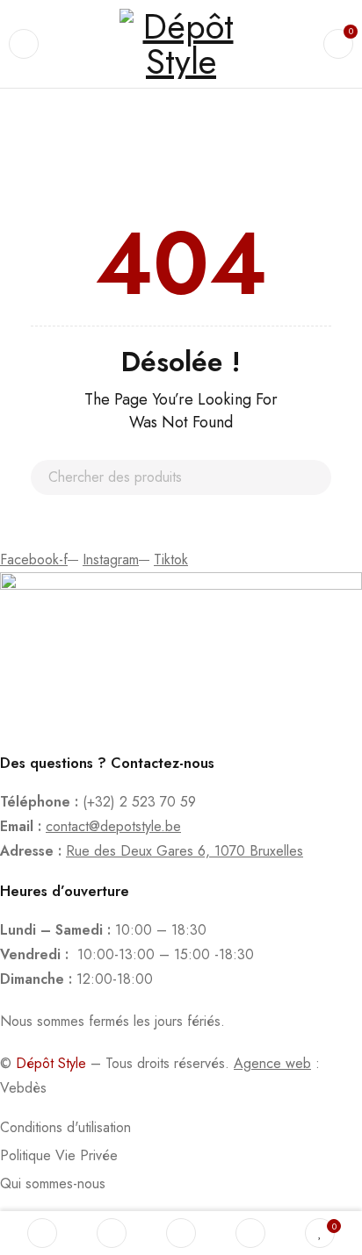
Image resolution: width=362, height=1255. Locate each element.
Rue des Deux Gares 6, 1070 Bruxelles (184, 851)
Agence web (272, 1063)
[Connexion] (250, 1233)
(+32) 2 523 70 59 (139, 802)
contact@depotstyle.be (113, 826)
